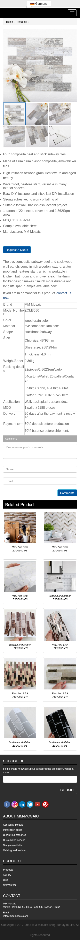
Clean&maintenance (14, 834)
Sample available (13, 845)
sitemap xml (9, 884)
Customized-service (14, 840)
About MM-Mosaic (13, 824)
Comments (67, 493)
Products (22, 21)
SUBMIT (67, 789)
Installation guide (12, 829)
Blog (5, 879)
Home (9, 21)
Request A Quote (17, 250)
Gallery (7, 874)
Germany (40, 3)
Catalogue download (14, 850)
